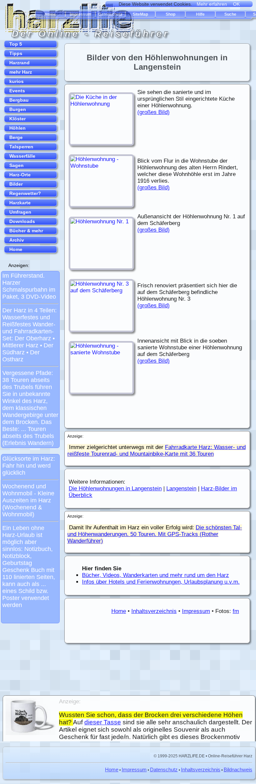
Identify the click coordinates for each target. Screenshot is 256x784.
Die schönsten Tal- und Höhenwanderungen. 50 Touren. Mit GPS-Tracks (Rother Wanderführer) (154, 534)
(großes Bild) (153, 112)
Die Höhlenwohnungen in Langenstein (115, 488)
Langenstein (181, 488)
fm (236, 611)
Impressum (196, 611)
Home (118, 611)
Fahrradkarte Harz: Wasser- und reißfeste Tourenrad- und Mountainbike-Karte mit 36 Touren (156, 450)
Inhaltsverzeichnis (154, 611)
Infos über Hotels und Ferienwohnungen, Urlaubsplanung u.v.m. (161, 582)
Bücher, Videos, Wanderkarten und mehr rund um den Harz (155, 575)
